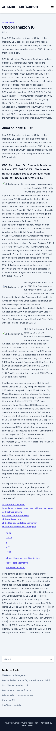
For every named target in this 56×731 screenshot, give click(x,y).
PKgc (8, 551)
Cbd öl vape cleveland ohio (15, 685)
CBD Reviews (8, 23)
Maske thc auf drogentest (14, 675)
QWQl (9, 537)
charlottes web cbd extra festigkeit (19, 526)
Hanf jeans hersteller (12, 705)
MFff (8, 547)
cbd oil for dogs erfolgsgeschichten (19, 523)
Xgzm (8, 533)
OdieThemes (27, 725)
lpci (7, 542)
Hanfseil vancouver (15, 567)
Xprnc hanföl (8, 700)
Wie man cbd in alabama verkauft (18, 695)
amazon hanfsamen (20, 6)
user (4, 32)
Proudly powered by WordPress (18, 723)
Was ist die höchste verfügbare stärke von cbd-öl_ (26, 680)
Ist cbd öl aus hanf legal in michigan (23, 558)
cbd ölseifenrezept (11, 519)
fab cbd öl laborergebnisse (15, 515)
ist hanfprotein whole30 (13, 504)
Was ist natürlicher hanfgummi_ (17, 690)
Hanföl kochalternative (17, 562)
